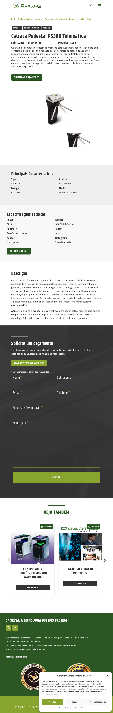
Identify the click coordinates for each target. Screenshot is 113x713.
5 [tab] (57, 605)
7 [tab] (65, 605)
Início (13, 19)
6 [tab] (61, 605)
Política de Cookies (66, 708)
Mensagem (20, 423)
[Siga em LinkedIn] (15, 628)
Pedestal (57, 19)
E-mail (17, 392)
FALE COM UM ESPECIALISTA (29, 363)
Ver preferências (98, 701)
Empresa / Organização (28, 408)
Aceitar (52, 701)
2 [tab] (45, 605)
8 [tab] (69, 605)
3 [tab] (49, 605)
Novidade (48, 526)
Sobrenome (64, 377)
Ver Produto (32, 587)
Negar (75, 701)
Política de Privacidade (83, 708)
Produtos (21, 19)
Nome (17, 377)
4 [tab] (53, 605)
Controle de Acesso (35, 19)
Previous (9, 560)
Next (103, 560)
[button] (107, 675)
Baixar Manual (19, 251)
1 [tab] (41, 605)
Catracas (48, 19)
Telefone (63, 392)
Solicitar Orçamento (26, 77)
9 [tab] (74, 605)
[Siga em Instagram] (8, 628)
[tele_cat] (56, 108)
